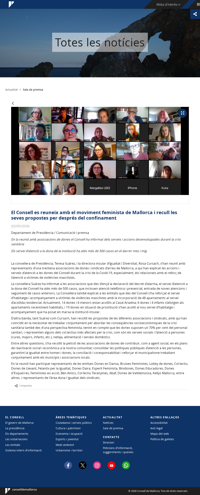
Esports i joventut (67, 439)
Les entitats (12, 445)
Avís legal (156, 428)
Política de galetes (162, 439)
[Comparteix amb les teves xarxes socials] (195, 14)
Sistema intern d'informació (23, 450)
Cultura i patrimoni (68, 428)
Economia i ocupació (69, 433)
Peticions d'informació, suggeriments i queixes (118, 450)
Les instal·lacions (16, 439)
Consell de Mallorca (17, 491)
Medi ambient (65, 445)
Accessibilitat (159, 423)
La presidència (14, 428)
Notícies (108, 423)
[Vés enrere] (13, 103)
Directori (108, 442)
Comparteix (25, 385)
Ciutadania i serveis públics (74, 423)
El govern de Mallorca (19, 423)
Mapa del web (159, 433)
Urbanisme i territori (69, 450)
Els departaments (16, 433)
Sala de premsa (113, 428)
